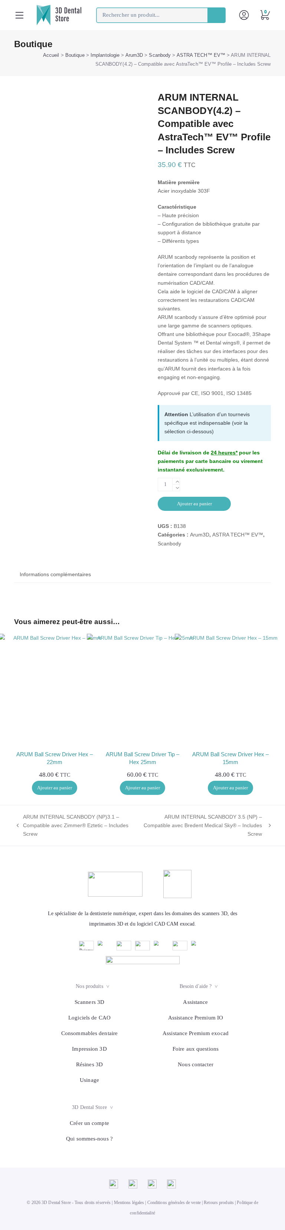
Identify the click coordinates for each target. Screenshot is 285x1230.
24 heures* (224, 453)
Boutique (75, 55)
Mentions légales (129, 1202)
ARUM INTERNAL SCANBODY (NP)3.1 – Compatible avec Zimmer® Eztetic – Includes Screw (71, 826)
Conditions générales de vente (174, 1202)
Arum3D (134, 55)
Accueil (51, 55)
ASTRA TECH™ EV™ (201, 55)
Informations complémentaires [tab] (55, 574)
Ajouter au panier (194, 503)
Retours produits (219, 1202)
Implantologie (105, 55)
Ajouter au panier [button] (54, 787)
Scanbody (160, 55)
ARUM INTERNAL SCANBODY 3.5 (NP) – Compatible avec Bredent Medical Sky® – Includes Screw (202, 826)
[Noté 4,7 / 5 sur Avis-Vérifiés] (143, 960)
